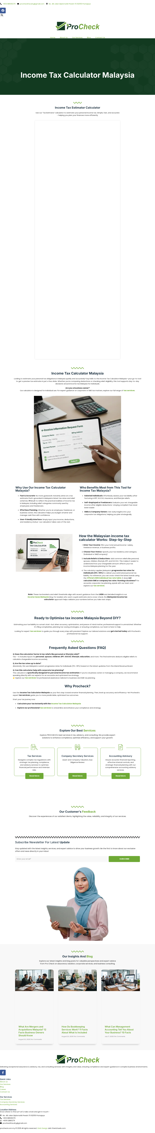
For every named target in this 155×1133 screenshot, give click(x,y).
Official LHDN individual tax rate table (104, 578)
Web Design (42, 1128)
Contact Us (100, 37)
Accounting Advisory (120, 756)
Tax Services (34, 756)
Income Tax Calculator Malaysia (66, 703)
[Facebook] (3, 10)
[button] (2, 15)
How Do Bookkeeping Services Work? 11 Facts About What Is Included (75, 1029)
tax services (46, 708)
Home (52, 37)
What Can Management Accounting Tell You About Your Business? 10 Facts (119, 1029)
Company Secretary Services (77, 756)
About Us (64, 37)
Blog (89, 37)
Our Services (77, 37)
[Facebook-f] (3, 1072)
